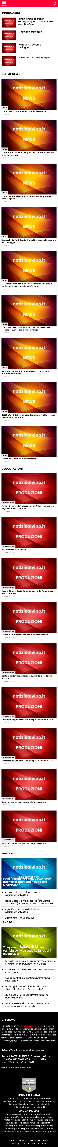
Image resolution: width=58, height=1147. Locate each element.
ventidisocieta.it (44, 1104)
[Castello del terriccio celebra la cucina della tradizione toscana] (29, 658)
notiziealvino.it (28, 1098)
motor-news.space (13, 1119)
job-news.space (45, 1117)
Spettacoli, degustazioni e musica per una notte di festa (27, 719)
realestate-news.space (30, 1122)
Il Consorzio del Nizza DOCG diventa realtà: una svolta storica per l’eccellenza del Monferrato (26, 285)
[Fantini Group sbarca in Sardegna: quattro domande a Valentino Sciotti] (9, 23)
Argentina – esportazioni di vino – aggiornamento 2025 (23, 911)
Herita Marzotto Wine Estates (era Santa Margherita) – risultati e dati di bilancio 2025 (29, 902)
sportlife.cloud (10, 1101)
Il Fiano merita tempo (30, 31)
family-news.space (26, 1117)
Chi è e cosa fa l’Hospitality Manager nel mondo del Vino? (26, 996)
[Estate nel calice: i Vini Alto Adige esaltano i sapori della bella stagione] (29, 179)
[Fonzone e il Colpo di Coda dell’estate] (29, 441)
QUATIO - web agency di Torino (28, 1026)
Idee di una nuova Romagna (34, 57)
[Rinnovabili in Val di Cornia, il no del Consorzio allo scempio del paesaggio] (29, 222)
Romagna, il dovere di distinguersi (30, 46)
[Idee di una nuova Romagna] (9, 61)
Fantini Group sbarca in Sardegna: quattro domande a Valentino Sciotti (35, 21)
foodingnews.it (49, 1131)
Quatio (44, 1068)
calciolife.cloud (13, 1098)
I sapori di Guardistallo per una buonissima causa (24, 634)
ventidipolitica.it (27, 1104)
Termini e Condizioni (40, 1140)
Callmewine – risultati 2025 (19, 917)
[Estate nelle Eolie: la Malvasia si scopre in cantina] (29, 94)
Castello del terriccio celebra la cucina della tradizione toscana (26, 677)
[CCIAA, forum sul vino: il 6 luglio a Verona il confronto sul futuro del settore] (29, 135)
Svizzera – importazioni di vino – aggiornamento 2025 (22, 894)
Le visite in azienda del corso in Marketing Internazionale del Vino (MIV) (27, 1005)
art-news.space (14, 1114)
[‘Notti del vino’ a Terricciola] (29, 532)
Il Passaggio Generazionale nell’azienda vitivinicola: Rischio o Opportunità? (26, 988)
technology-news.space (17, 1128)
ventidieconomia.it (45, 1101)
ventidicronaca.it (26, 1101)
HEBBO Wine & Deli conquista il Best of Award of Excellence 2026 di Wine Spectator (28, 416)
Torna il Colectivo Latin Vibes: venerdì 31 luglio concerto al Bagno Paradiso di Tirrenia (28, 507)
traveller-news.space (41, 1128)
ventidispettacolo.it (22, 1107)
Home (12, 1140)
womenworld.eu (33, 1131)
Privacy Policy (18, 1143)
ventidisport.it (38, 1107)
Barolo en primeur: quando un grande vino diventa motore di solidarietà (25, 372)
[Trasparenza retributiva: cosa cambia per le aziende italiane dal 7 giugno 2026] (29, 942)
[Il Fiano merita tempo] (9, 35)
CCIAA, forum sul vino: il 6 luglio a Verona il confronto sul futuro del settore (27, 153)
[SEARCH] (55, 4)
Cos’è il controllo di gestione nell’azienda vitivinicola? (27, 979)
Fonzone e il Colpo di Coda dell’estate (18, 458)
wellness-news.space (12, 1131)
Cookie (31, 1143)
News (5, 108)
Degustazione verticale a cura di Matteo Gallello (23, 802)
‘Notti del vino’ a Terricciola (13, 549)
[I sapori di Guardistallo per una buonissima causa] (29, 617)
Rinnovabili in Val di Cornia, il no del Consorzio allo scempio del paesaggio (28, 241)
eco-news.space (31, 1114)
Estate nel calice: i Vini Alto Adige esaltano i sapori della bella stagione (26, 197)
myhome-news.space (35, 1119)
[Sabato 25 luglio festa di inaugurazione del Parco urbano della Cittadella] (29, 573)
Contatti (42, 1143)
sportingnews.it (44, 1098)
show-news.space (28, 1125)
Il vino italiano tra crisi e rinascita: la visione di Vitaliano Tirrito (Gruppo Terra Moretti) (29, 962)
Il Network (22, 1140)
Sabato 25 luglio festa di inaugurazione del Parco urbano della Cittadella (28, 592)
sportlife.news (45, 1125)
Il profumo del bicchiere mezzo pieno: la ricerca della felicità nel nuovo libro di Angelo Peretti (26, 328)
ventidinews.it (12, 1104)
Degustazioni (8, 502)
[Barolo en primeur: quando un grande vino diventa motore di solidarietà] (29, 353)
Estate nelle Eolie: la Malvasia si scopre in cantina (24, 111)
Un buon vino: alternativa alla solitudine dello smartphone (29, 971)
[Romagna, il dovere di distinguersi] (9, 48)
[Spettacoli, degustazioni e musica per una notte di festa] (29, 702)
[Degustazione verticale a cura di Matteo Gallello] (29, 784)
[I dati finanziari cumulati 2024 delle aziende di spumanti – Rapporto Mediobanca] (29, 873)
